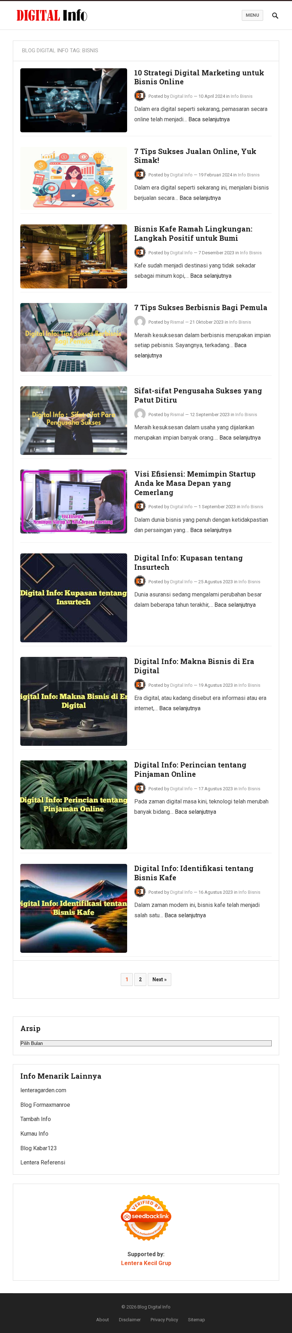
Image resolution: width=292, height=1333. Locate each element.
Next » (159, 979)
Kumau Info (34, 1133)
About (102, 1319)
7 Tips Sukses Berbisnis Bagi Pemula (200, 307)
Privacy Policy (164, 1319)
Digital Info (181, 96)
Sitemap (196, 1319)
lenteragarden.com (43, 1090)
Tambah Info (35, 1119)
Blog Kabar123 (38, 1148)
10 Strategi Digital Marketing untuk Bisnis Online (199, 77)
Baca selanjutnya (209, 119)
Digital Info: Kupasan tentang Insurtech (188, 562)
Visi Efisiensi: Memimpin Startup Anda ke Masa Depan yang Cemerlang (195, 482)
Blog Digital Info (154, 1307)
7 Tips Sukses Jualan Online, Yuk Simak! (195, 156)
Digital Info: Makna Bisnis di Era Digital (194, 666)
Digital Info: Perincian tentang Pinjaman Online (190, 769)
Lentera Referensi (42, 1162)
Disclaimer (130, 1319)
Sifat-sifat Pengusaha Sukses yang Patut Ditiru (198, 395)
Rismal (177, 322)
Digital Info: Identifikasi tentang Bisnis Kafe (194, 873)
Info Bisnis (241, 96)
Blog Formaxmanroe (45, 1104)
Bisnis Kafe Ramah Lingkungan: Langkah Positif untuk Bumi (193, 233)
